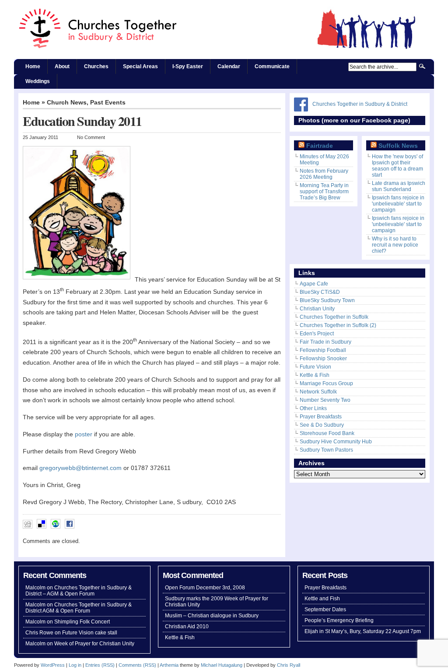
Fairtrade (319, 146)
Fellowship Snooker (323, 358)
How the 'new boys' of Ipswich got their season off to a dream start (397, 165)
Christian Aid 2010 (187, 626)
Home (32, 66)
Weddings (37, 81)
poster (83, 434)
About (62, 66)
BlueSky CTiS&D (320, 292)
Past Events (108, 102)
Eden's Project (317, 334)
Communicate (272, 66)
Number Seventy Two (325, 400)
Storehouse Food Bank (327, 433)
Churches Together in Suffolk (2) (338, 325)
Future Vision (315, 367)
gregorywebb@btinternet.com (80, 468)
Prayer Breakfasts (321, 417)
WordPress (53, 665)
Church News (67, 102)
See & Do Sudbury (322, 425)
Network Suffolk (318, 392)
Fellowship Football (323, 350)
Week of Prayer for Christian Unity (94, 644)
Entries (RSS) (100, 665)
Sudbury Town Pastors (326, 450)
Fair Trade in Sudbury (325, 342)
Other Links (313, 408)
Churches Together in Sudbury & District (359, 104)
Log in (75, 665)
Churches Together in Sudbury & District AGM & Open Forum (78, 608)
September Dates (325, 609)
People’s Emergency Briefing (339, 620)
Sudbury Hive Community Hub (336, 442)
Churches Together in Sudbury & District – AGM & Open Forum (78, 591)
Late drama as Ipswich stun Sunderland (398, 186)
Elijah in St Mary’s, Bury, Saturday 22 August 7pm (362, 631)
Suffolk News (398, 146)
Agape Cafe (314, 284)
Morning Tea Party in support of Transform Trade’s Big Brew (324, 191)
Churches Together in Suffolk (334, 317)
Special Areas (140, 66)
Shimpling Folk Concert (82, 622)
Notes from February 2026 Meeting (324, 174)
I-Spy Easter (187, 66)
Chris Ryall (288, 665)
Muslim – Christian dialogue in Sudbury (212, 616)
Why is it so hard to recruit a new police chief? (395, 245)
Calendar (228, 66)
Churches (96, 66)
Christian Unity (317, 309)
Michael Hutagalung (221, 665)
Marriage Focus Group (326, 383)
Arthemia (169, 665)
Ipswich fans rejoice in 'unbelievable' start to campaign (398, 204)
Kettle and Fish (322, 598)
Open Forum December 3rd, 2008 (205, 588)
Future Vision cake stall (89, 633)
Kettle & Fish (314, 375)
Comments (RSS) (137, 665)
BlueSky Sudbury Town (327, 300)
